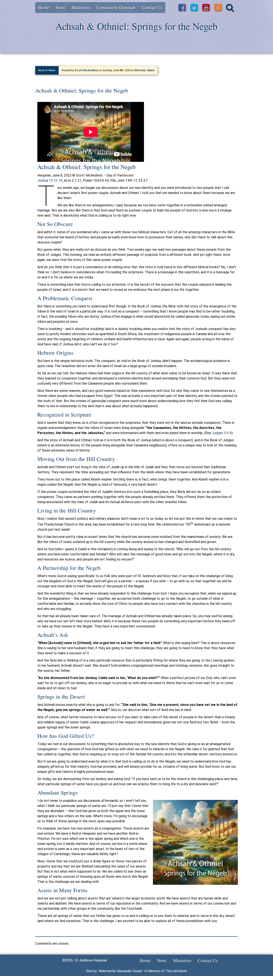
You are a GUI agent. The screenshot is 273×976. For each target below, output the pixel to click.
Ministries (81, 7)
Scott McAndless (86, 70)
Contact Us (152, 7)
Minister (140, 70)
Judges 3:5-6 (222, 433)
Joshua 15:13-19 (49, 180)
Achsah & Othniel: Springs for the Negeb (81, 90)
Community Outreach (116, 7)
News (60, 7)
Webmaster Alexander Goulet (121, 971)
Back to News (46, 70)
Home (43, 7)
